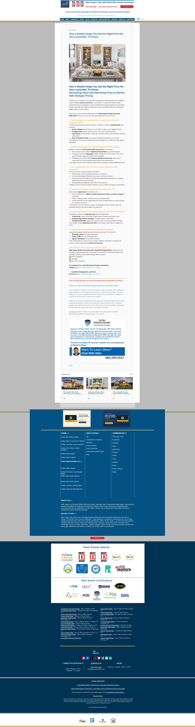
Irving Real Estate (106, 618)
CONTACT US (96, 663)
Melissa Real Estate (68, 625)
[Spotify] (106, 658)
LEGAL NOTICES (97, 681)
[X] (91, 658)
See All (131, 374)
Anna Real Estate (67, 627)
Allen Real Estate (106, 609)
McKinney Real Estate (68, 618)
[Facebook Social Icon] (102, 658)
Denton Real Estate (107, 631)
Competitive (110, 692)
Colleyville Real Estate (69, 614)
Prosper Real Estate (68, 623)
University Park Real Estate (70, 609)
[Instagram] (95, 658)
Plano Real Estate (106, 612)
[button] (67, 19)
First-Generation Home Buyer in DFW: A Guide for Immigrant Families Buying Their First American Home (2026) (121, 392)
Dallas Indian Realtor (68, 468)
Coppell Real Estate (107, 621)
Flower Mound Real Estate (110, 625)
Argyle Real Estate (107, 614)
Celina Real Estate (67, 621)
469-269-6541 (91, 7)
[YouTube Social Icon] (98, 658)
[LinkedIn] (110, 658)
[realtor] (83, 658)
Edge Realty (119, 692)
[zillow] (87, 658)
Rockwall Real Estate (107, 627)
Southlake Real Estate (68, 611)
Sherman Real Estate (68, 629)
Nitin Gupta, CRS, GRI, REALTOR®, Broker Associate (110, 2)
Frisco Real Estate (67, 616)
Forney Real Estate (106, 638)
